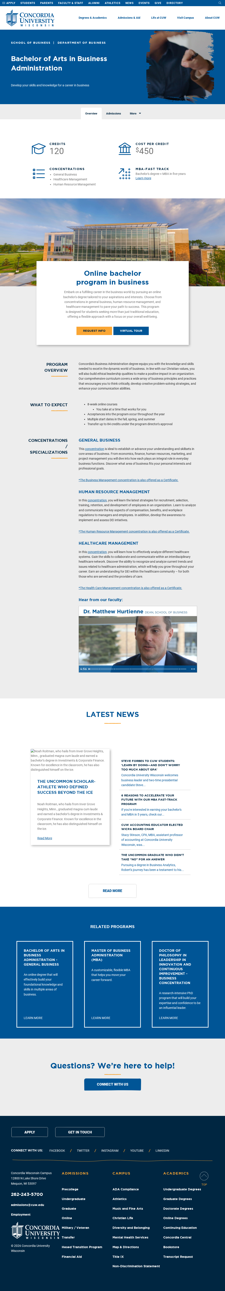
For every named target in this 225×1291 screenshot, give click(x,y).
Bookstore (171, 1247)
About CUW (212, 17)
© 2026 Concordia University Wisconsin (30, 1248)
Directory (175, 3)
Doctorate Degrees (178, 1208)
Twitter (83, 1150)
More (133, 113)
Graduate (69, 1208)
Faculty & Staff (70, 3)
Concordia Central (177, 1237)
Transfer (68, 1237)
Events (144, 3)
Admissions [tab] (113, 113)
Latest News (112, 714)
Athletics (112, 3)
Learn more (143, 178)
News (129, 3)
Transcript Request (178, 1256)
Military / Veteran (75, 1227)
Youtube (137, 1150)
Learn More (33, 1018)
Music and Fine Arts (127, 1208)
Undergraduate (73, 1199)
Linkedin (162, 1150)
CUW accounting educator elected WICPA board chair (152, 827)
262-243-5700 (27, 1194)
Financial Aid (72, 1256)
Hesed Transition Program (82, 1247)
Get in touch (80, 1132)
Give (158, 3)
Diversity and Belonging (131, 1227)
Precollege (70, 1189)
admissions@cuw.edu (27, 1205)
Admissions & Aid (129, 17)
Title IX (118, 1256)
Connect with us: (27, 1150)
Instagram (109, 1150)
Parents (46, 3)
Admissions (75, 1173)
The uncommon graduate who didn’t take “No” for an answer (152, 857)
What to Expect (49, 405)
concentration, (97, 552)
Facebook (57, 1150)
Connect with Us (112, 1084)
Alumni (94, 3)
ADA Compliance (125, 1189)
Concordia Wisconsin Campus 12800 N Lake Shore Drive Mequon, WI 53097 (31, 1178)
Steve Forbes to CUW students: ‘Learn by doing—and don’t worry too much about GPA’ (150, 765)
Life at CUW (158, 17)
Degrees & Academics (93, 17)
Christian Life (122, 1218)
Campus (121, 1173)
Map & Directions (125, 1247)
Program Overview (56, 367)
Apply (10, 3)
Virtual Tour (131, 330)
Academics (176, 1173)
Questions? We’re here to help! (112, 1065)
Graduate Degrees (177, 1199)
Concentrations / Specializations (48, 446)
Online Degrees (175, 1218)
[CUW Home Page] (29, 17)
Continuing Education (180, 1227)
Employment (21, 1214)
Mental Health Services (130, 1237)
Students (27, 3)
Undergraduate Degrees (182, 1189)
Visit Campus (185, 17)
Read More (44, 838)
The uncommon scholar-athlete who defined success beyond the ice (66, 786)
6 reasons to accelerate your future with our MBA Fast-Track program (149, 800)
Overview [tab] (91, 113)
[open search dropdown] (220, 3)
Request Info (94, 330)
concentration (94, 449)
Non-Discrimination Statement (136, 1266)
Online (67, 1218)
